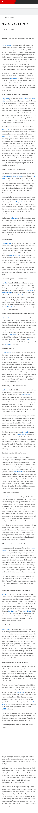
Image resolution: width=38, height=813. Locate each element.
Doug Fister (5, 99)
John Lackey (5, 497)
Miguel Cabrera (21, 434)
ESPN (10, 2)
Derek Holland (27, 611)
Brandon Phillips (7, 292)
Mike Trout (10, 307)
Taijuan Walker (6, 318)
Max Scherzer (13, 78)
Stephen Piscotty (18, 472)
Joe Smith (25, 432)
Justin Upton (29, 290)
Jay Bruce (5, 390)
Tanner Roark (7, 176)
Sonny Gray (5, 129)
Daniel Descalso (12, 334)
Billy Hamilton (6, 629)
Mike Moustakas (7, 353)
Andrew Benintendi (7, 136)
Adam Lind (14, 218)
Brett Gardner (24, 99)
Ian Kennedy (12, 611)
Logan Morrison (6, 243)
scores (34, 2)
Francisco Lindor (26, 395)
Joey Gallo (5, 283)
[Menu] (2, 2)
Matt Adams (8, 344)
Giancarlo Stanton (14, 255)
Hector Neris (20, 692)
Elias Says (9, 17)
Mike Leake (5, 594)
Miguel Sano (20, 202)
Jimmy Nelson (17, 176)
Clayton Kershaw (7, 45)
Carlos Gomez (22, 295)
